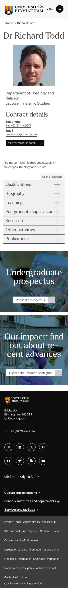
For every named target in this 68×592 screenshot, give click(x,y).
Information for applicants (44, 549)
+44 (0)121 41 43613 (18, 125)
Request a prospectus (30, 300)
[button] (34, 184)
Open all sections (52, 176)
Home (9, 23)
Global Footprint (18, 476)
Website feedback (46, 568)
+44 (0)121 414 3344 (22, 431)
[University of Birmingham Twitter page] (32, 447)
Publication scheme (15, 549)
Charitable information (46, 558)
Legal (18, 521)
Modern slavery (31, 521)
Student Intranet (50, 531)
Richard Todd (26, 23)
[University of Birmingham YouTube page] (43, 461)
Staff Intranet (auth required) (21, 531)
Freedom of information (17, 558)
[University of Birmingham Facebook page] (43, 447)
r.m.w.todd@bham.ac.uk (21, 134)
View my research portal (22, 142)
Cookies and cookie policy (19, 568)
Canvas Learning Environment (21, 540)
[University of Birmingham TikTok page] (8, 461)
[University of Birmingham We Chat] (32, 461)
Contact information (16, 577)
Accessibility (49, 521)
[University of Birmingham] (24, 9)
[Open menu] (60, 9)
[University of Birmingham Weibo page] (20, 461)
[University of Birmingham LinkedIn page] (20, 447)
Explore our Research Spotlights (30, 373)
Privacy (8, 521)
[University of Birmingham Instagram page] (8, 447)
